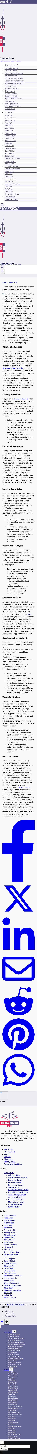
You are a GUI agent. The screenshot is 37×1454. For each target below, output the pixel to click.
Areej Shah (9, 115)
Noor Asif (8, 123)
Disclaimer (8, 1159)
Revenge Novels (11, 86)
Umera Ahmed (10, 118)
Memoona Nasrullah (12, 184)
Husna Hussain (10, 161)
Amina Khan (9, 164)
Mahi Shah (9, 176)
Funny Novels (10, 109)
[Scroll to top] (2, 1322)
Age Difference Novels (13, 99)
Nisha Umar (9, 125)
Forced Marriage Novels (14, 78)
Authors (6, 1370)
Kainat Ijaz (9, 191)
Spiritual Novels (11, 71)
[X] (7, 209)
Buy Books (8, 1149)
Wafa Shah (9, 189)
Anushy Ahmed (10, 133)
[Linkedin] (14, 209)
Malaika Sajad (10, 197)
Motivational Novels (12, 106)
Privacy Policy (9, 1162)
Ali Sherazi (9, 181)
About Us (9, 1311)
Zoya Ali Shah (10, 151)
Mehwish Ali (9, 146)
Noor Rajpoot (10, 153)
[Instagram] (4, 209)
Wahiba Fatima (10, 141)
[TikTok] (7, 3)
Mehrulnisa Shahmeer (13, 159)
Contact (7, 1157)
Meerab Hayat (10, 136)
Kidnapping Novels (12, 104)
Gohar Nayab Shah (12, 194)
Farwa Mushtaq (10, 179)
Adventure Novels (11, 76)
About (6, 1154)
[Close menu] (0, 1326)
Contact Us (9, 1314)
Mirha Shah (9, 171)
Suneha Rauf (9, 138)
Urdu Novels (9, 1173)
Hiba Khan (8, 174)
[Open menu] (2, 271)
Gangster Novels (11, 96)
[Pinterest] (1, 3)
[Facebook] (1, 209)
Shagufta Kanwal (11, 199)
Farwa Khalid (9, 131)
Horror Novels (10, 101)
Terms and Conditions (13, 1164)
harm (30, 614)
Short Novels (10, 91)
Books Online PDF (9, 282)
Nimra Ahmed (10, 120)
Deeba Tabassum (11, 166)
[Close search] (2, 1442)
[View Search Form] (2, 204)
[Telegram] (10, 3)
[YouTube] (3, 3)
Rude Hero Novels (11, 88)
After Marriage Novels (13, 83)
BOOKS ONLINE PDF (15, 1304)
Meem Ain (8, 186)
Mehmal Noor (10, 128)
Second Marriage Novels (14, 81)
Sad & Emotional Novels (14, 73)
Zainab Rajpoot (10, 148)
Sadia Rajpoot (10, 156)
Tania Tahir (9, 143)
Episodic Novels (11, 94)
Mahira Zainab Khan (12, 169)
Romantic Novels (11, 68)
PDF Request (9, 1152)
